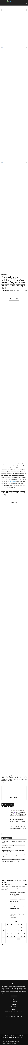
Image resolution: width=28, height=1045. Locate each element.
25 (7, 939)
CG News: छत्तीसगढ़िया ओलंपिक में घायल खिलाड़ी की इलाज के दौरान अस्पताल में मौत (20, 777)
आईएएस (3, 466)
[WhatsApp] (13, 293)
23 (24, 936)
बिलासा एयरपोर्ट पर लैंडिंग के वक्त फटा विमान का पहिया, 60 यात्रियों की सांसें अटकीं (13, 851)
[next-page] (5, 834)
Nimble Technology (17, 1037)
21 (18, 936)
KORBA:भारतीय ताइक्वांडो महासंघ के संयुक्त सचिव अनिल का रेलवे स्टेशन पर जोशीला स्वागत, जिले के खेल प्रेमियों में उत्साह (7, 779)
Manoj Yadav (6, 290)
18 (7, 936)
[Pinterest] (9, 293)
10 (3, 933)
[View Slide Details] (14, 507)
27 (15, 939)
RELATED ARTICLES (7, 804)
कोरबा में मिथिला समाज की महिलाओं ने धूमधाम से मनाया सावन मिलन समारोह (14, 855)
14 (18, 933)
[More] (16, 293)
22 (21, 936)
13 (15, 933)
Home (2, 7)
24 (3, 939)
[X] (6, 293)
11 (7, 933)
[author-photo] (14, 795)
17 (3, 936)
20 (15, 936)
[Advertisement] (14, 757)
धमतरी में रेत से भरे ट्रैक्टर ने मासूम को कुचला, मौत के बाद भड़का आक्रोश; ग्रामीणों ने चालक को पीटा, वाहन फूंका (13, 860)
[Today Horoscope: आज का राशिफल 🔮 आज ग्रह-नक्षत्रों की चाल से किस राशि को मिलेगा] (5, 812)
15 (21, 933)
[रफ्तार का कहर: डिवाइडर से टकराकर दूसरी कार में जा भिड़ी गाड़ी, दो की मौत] (5, 828)
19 (11, 936)
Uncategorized (9, 7)
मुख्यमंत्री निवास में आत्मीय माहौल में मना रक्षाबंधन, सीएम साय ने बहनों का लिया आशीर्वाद (13, 846)
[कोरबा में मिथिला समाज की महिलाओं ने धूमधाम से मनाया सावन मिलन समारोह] (5, 908)
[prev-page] (2, 834)
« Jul (2, 944)
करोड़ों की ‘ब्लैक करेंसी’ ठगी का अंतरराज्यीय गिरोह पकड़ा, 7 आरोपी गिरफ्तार (17, 821)
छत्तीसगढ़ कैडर (13, 481)
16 (24, 933)
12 (11, 933)
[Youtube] (15, 996)
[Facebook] (2, 293)
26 (11, 939)
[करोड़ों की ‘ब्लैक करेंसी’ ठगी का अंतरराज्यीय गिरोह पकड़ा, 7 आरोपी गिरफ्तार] (5, 821)
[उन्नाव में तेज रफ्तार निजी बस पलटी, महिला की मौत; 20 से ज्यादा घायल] (14, 872)
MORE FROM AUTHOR (8, 806)
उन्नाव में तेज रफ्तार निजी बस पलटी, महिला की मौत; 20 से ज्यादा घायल (13, 842)
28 (18, 939)
